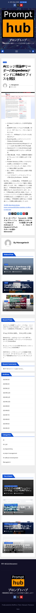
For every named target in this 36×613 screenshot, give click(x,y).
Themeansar (31, 605)
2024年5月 (6, 424)
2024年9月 (6, 406)
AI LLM (4, 62)
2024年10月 (6, 401)
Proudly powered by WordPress (9, 605)
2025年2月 (6, 384)
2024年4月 (6, 428)
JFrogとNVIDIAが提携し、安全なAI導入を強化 (17, 333)
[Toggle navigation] (16, 51)
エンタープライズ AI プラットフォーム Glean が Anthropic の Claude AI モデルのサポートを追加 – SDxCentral (10, 225)
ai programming (8, 449)
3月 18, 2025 (9, 493)
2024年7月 (6, 415)
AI (3, 440)
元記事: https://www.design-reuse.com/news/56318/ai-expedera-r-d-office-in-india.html (17, 207)
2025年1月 (6, 388)
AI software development (10, 457)
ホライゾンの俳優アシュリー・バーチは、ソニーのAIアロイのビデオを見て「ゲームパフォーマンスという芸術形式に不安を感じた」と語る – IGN (18, 327)
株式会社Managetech (11, 563)
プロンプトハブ (18, 40)
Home (18, 609)
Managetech (15, 85)
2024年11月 (6, 397)
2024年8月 (6, 410)
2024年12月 (6, 393)
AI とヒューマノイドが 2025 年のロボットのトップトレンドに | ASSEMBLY (17, 547)
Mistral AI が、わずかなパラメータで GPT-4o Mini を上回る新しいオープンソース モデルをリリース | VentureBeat (17, 339)
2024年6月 (6, 419)
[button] (30, 51)
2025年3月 (6, 379)
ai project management (10, 453)
